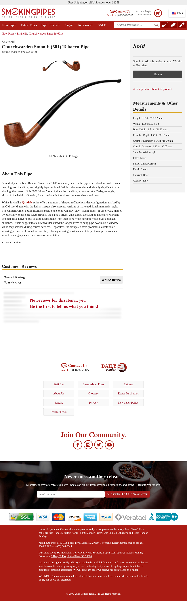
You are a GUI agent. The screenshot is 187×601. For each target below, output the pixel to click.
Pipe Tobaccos (50, 25)
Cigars (69, 25)
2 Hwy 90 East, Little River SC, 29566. (71, 556)
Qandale (27, 202)
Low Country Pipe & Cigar (87, 552)
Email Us (111, 15)
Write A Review (111, 279)
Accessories (86, 25)
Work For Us (58, 411)
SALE (102, 25)
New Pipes (9, 25)
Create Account (143, 14)
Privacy (93, 402)
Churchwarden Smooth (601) (46, 33)
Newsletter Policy (128, 402)
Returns (128, 384)
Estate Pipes (29, 25)
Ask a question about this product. (152, 89)
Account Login (143, 11)
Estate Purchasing (128, 393)
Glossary (93, 393)
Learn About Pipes (93, 384)
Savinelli (22, 33)
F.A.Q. (59, 402)
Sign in (158, 74)
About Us (58, 393)
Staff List (59, 384)
